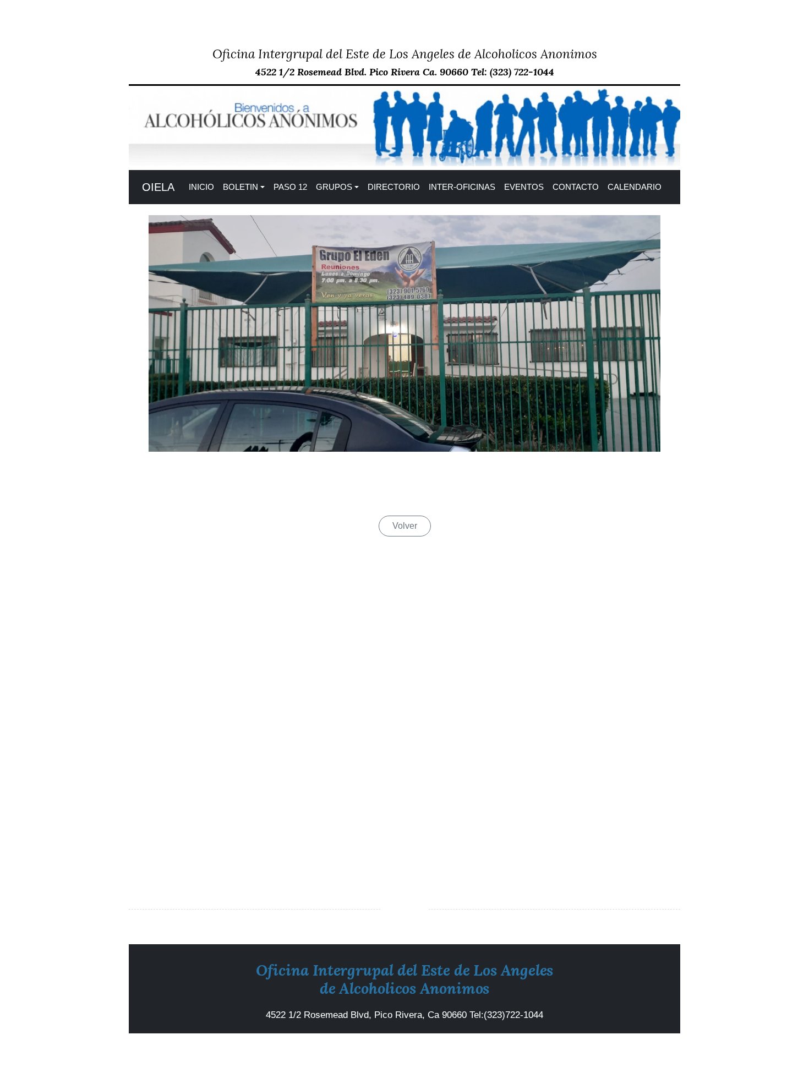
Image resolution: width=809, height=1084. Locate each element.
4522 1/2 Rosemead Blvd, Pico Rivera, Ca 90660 (367, 1015)
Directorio (394, 186)
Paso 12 (290, 186)
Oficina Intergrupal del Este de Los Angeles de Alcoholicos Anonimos (404, 54)
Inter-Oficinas (462, 186)
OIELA (158, 187)
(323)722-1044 (513, 1015)
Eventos (524, 186)
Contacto (576, 186)
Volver (404, 525)
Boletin (240, 186)
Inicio (201, 186)
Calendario (635, 186)
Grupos (334, 186)
